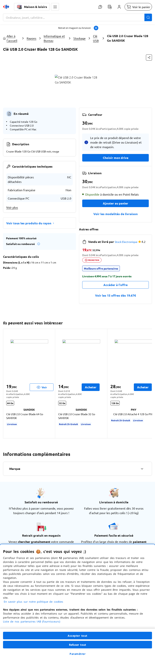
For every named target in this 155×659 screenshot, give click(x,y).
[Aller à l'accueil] (6, 7)
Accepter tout (77, 635)
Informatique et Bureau (54, 38)
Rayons (31, 38)
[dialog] (77, 601)
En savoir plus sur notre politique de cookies (33, 601)
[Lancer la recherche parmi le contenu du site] (148, 17)
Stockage (79, 38)
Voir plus (12, 207)
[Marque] (142, 468)
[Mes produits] (110, 7)
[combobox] (77, 17)
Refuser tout (77, 645)
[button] (55, 7)
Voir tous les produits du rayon (28, 223)
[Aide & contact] (100, 7)
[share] (149, 57)
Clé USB (96, 38)
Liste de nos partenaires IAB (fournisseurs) (31, 621)
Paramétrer (77, 654)
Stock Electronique (126, 241)
